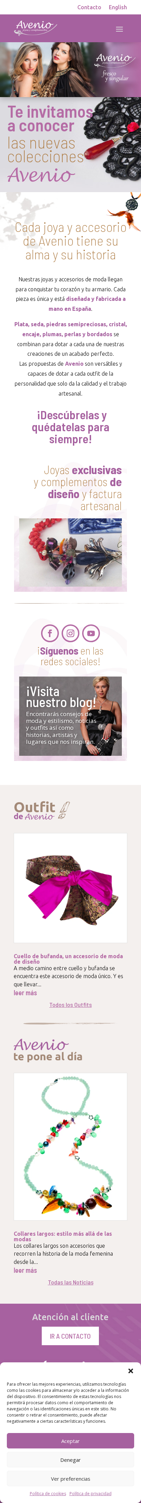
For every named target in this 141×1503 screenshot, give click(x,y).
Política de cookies (48, 1493)
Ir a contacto (70, 1336)
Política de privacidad (90, 1493)
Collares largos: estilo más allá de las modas (63, 1236)
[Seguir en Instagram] (70, 633)
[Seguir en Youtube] (91, 633)
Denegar (70, 1459)
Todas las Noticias (70, 1282)
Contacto (89, 7)
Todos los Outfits (70, 1004)
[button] (130, 1370)
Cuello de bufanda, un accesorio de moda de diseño (68, 959)
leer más (25, 993)
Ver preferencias (70, 1478)
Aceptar (70, 1440)
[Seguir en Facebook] (50, 633)
